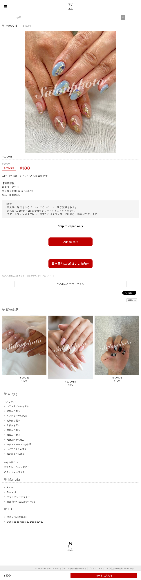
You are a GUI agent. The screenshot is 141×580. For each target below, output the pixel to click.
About (10, 487)
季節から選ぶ (13, 430)
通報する (132, 300)
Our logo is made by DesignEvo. (25, 521)
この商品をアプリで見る (70, 284)
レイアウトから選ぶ (17, 449)
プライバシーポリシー (18, 496)
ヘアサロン (10, 401)
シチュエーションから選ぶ (20, 444)
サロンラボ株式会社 (17, 517)
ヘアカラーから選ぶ (17, 415)
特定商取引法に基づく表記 (21, 501)
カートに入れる (104, 575)
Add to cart (70, 242)
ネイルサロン (11, 462)
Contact (11, 492)
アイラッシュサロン (14, 471)
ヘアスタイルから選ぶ (18, 406)
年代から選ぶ (13, 425)
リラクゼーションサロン (17, 467)
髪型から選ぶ (13, 411)
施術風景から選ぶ (15, 454)
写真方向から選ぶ (15, 439)
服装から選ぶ (13, 434)
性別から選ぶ (13, 420)
